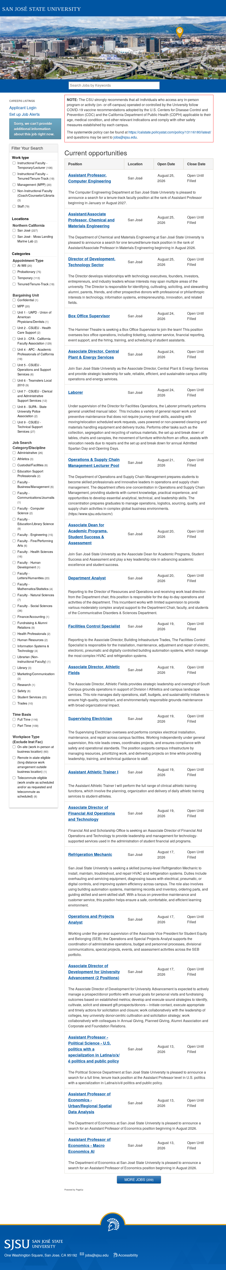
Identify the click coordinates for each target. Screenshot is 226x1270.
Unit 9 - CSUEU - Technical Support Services (30, 427)
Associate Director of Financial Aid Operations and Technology (91, 813)
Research (25, 684)
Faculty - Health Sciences (35, 553)
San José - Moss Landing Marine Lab (35, 238)
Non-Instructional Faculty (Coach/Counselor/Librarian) (36, 195)
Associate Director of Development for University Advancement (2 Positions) (94, 972)
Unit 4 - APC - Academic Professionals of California (35, 354)
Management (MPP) (34, 184)
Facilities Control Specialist (94, 626)
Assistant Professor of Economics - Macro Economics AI (89, 1145)
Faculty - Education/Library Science (35, 524)
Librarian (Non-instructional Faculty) (33, 659)
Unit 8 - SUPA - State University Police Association (32, 411)
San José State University (41, 9)
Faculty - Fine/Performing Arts (35, 543)
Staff (22, 206)
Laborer (75, 392)
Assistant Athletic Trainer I (93, 772)
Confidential (27, 300)
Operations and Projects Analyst (91, 919)
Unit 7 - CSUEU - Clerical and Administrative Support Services (34, 396)
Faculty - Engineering (34, 534)
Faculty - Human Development (29, 564)
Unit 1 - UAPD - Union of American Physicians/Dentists (34, 317)
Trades (24, 703)
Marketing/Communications (36, 676)
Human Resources (32, 640)
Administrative (29, 452)
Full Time (27, 719)
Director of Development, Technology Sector (91, 262)
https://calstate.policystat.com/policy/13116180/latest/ (169, 132)
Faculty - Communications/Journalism (36, 497)
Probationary (28, 271)
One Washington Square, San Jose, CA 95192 (40, 1255)
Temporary (28, 278)
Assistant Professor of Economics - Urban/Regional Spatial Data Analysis (90, 1103)
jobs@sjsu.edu (125, 137)
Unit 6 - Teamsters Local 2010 (34, 382)
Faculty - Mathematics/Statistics (34, 586)
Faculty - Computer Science (30, 510)
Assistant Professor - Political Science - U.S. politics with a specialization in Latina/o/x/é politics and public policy (94, 1049)
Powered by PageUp (73, 1189)
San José (27, 230)
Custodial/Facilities (32, 465)
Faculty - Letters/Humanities (33, 575)
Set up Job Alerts (24, 114)
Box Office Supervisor (89, 316)
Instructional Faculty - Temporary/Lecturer (34, 165)
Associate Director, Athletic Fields (94, 670)
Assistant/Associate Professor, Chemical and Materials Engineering (91, 220)
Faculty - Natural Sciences (35, 597)
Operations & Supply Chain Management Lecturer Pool (94, 462)
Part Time (27, 725)
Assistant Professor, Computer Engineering (89, 178)
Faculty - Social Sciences (34, 608)
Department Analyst (87, 578)
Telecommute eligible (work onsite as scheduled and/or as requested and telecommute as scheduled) (35, 786)
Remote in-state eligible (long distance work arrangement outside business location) (33, 764)
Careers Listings (22, 101)
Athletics (24, 459)
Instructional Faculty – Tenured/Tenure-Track (35, 176)
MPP (23, 306)
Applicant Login (22, 107)
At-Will (24, 265)
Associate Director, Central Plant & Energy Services (93, 354)
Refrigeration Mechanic (90, 854)
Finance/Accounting (32, 616)
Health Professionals (33, 633)
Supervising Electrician (90, 718)
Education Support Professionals (30, 473)
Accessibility (128, 1255)
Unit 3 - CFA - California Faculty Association (34, 340)
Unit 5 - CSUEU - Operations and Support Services (34, 369)
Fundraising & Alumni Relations (32, 625)
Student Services (31, 697)
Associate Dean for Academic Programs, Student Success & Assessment (88, 534)
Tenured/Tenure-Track (35, 284)
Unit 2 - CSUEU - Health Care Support (34, 330)
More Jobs (138, 1179)
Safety (23, 691)
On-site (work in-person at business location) (35, 749)
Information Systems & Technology (33, 648)
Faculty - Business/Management (35, 484)
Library (23, 667)
